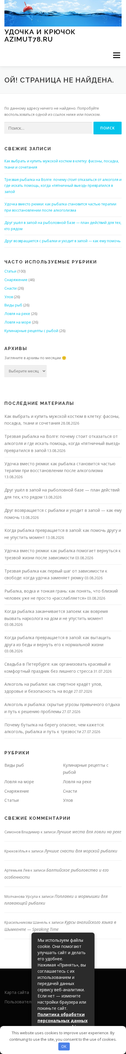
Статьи (10, 271)
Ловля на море (17, 322)
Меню (116, 55)
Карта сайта (16, 992)
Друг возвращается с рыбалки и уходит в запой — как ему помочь (62, 240)
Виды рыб (13, 305)
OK (64, 1046)
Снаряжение (16, 279)
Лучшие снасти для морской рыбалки (80, 851)
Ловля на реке (17, 313)
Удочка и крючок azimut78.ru (40, 35)
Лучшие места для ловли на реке (89, 831)
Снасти (10, 288)
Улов (8, 296)
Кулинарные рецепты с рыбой (31, 330)
